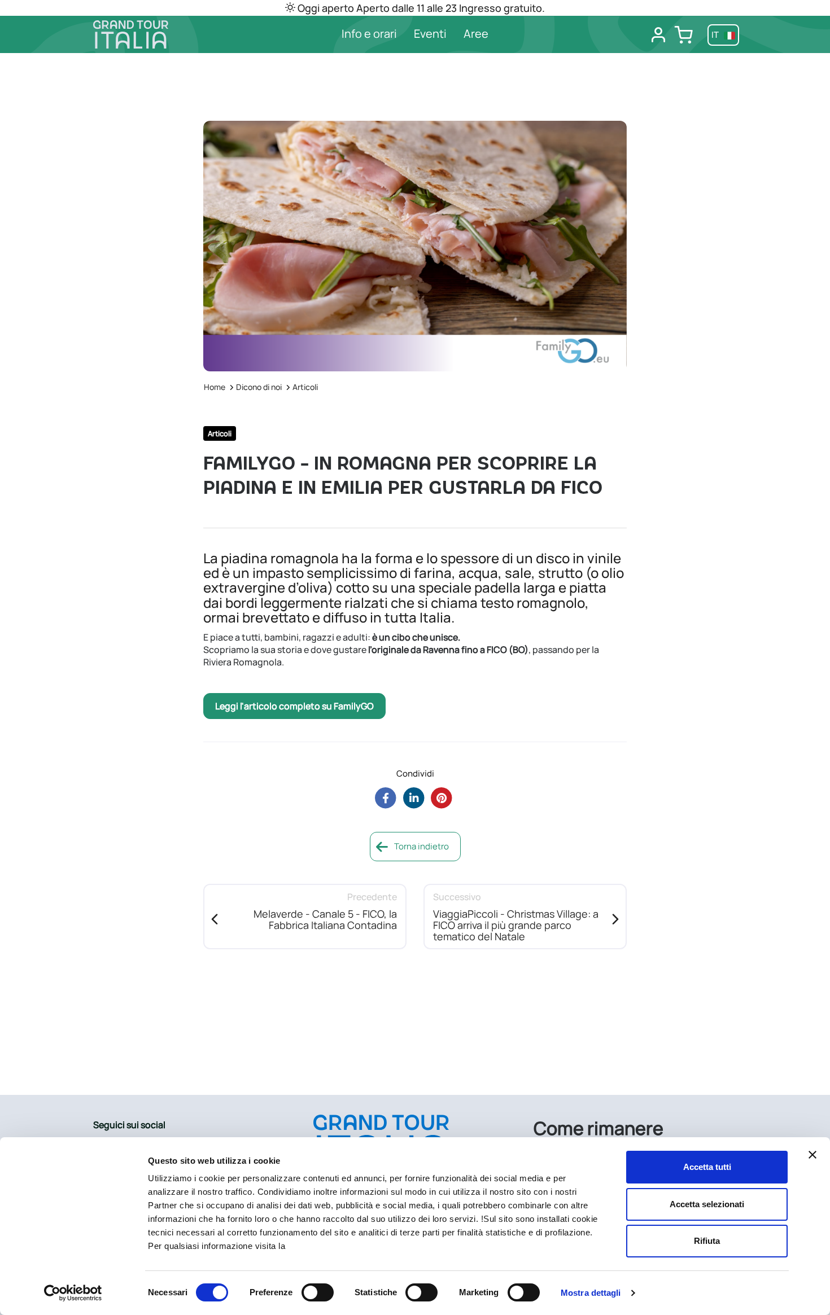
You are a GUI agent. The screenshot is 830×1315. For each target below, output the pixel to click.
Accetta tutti (707, 1167)
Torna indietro (420, 846)
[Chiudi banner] (812, 1155)
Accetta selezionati (707, 1204)
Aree (476, 33)
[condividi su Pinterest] (442, 798)
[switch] (318, 1292)
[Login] (658, 35)
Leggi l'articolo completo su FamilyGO (294, 706)
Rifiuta (707, 1241)
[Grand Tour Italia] (167, 34)
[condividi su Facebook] (385, 798)
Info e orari (369, 33)
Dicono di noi (259, 387)
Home (214, 387)
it (715, 35)
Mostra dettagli (591, 1293)
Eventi (430, 33)
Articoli (305, 387)
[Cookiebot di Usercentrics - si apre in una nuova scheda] (73, 1293)
